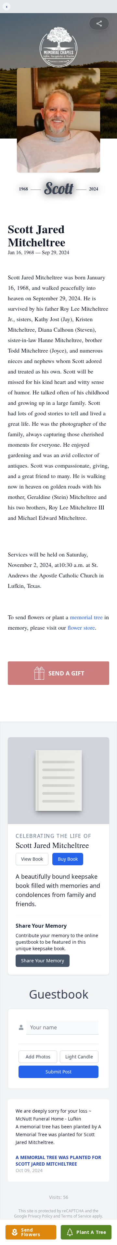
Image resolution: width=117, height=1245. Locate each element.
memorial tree (86, 617)
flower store (81, 627)
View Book (32, 859)
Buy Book (68, 859)
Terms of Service (76, 1216)
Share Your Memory (42, 960)
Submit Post (59, 1072)
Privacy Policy (40, 1216)
